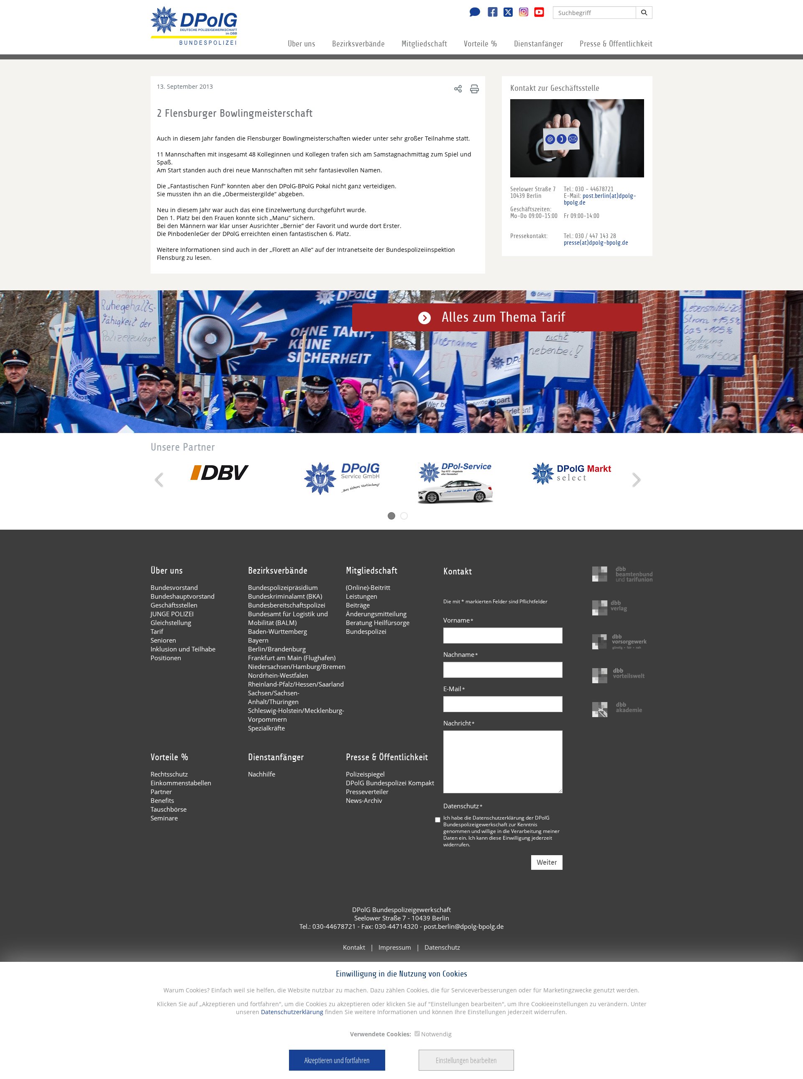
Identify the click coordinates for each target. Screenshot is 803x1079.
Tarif (157, 631)
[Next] (635, 480)
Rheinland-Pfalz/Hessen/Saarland (296, 684)
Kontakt (354, 947)
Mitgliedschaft (424, 44)
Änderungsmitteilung (376, 614)
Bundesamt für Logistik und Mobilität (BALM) (288, 618)
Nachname (460, 654)
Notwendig (436, 1034)
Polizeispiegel (365, 774)
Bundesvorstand (174, 587)
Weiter (547, 862)
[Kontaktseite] (472, 13)
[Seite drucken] (473, 88)
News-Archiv (364, 800)
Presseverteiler (367, 791)
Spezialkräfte (266, 728)
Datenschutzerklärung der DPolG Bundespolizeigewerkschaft (496, 821)
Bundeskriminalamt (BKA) (285, 596)
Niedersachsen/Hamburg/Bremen (296, 666)
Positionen (166, 658)
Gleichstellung (171, 622)
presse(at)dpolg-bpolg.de (596, 242)
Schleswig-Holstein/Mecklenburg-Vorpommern (296, 714)
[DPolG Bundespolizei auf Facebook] (489, 13)
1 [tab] (391, 516)
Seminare (164, 818)
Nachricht (459, 723)
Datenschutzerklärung (291, 1012)
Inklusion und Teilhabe (183, 649)
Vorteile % (480, 44)
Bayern (258, 640)
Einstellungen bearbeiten (466, 1060)
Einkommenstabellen (181, 783)
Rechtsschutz (169, 774)
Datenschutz (463, 806)
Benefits (162, 800)
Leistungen (361, 596)
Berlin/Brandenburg (277, 649)
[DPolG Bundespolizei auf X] (505, 13)
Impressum (394, 947)
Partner (161, 791)
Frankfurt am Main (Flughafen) (291, 658)
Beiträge (358, 605)
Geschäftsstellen (174, 605)
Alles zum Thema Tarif (503, 317)
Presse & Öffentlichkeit (616, 44)
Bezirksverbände (358, 44)
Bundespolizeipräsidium (283, 587)
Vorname (458, 620)
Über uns (301, 44)
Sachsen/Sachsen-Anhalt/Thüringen (273, 697)
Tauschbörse (169, 809)
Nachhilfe (261, 774)
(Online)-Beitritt (368, 587)
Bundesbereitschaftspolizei (286, 605)
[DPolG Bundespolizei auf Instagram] (520, 12)
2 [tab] (404, 516)
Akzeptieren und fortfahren (337, 1060)
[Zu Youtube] (536, 13)
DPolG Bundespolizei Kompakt (390, 783)
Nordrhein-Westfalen (278, 675)
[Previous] (160, 480)
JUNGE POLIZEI (172, 614)
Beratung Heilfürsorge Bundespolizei (377, 627)
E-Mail (454, 688)
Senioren (163, 640)
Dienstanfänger (538, 44)
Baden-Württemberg (277, 631)
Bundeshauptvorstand (183, 596)
